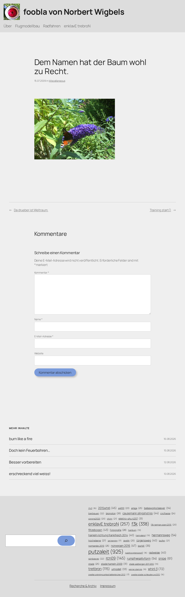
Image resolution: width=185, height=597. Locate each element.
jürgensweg (146, 540)
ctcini (112, 518)
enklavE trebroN (109, 524)
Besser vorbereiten (25, 462)
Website (38, 353)
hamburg (134, 530)
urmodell (119, 569)
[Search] (66, 541)
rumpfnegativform (142, 558)
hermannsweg (164, 535)
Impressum (107, 586)
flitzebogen (98, 530)
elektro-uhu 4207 (131, 518)
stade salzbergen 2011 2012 (143, 564)
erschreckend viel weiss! (30, 474)
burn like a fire (20, 439)
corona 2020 (97, 518)
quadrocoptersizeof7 (136, 553)
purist (144, 545)
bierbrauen (96, 513)
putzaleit (106, 551)
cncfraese (167, 513)
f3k (140, 524)
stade (93, 563)
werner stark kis (137, 569)
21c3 (92, 508)
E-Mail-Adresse (43, 336)
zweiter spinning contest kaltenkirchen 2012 (109, 574)
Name (38, 319)
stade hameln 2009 (114, 563)
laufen (164, 540)
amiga (136, 508)
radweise (157, 552)
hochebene (97, 540)
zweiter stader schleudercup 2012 (147, 574)
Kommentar (41, 272)
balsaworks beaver (157, 508)
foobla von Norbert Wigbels (73, 11)
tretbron (99, 568)
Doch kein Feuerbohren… (29, 450)
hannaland (143, 535)
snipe (165, 558)
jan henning (115, 540)
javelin (129, 540)
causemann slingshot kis (140, 513)
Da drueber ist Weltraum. (31, 210)
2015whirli (107, 508)
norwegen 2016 (123, 546)
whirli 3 (156, 569)
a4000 (124, 508)
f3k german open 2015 (164, 524)
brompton (113, 513)
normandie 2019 (98, 545)
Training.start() (160, 210)
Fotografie (118, 530)
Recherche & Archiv (83, 586)
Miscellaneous (57, 80)
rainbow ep (96, 558)
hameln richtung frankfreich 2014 (111, 535)
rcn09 (116, 558)
